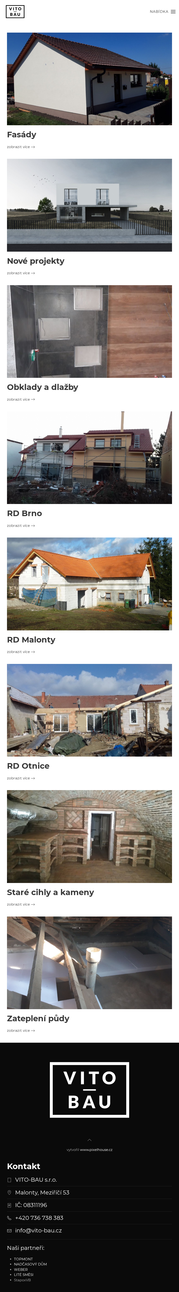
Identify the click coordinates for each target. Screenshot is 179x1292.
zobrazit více (18, 147)
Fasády (21, 134)
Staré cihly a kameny (50, 892)
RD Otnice (28, 766)
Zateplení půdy (38, 1018)
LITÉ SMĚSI (24, 1274)
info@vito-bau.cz (38, 1230)
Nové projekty (35, 261)
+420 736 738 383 (39, 1217)
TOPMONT (23, 1259)
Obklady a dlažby (42, 387)
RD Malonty (31, 640)
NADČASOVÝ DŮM (30, 1264)
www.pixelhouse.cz (96, 1149)
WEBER (21, 1269)
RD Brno (24, 513)
